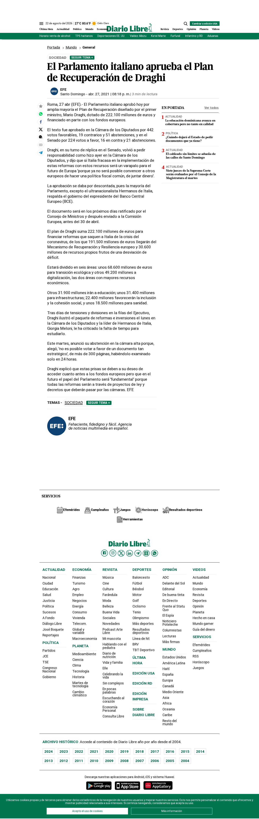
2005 (170, 761)
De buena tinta (173, 595)
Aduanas (212, 36)
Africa (167, 703)
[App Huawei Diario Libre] (158, 785)
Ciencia (77, 660)
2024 (48, 751)
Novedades (111, 624)
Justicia (48, 601)
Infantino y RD (194, 36)
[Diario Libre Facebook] (104, 553)
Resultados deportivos (141, 631)
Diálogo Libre (52, 624)
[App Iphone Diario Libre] (127, 785)
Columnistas (172, 630)
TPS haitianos (84, 36)
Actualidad (63, 29)
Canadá (168, 686)
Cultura (108, 589)
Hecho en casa (204, 618)
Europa (167, 680)
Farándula (110, 595)
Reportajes (50, 635)
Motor (137, 595)
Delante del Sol (173, 583)
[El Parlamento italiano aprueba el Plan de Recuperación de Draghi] (41, 114)
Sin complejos (113, 683)
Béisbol (138, 589)
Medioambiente (84, 654)
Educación (50, 589)
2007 (139, 761)
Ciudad (47, 583)
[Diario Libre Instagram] (112, 553)
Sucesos (49, 612)
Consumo (79, 612)
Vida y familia (113, 662)
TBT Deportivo (144, 650)
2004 (185, 761)
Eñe (105, 668)
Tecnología (80, 671)
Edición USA (144, 673)
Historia (78, 677)
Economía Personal (110, 708)
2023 (64, 751)
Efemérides (201, 645)
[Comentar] (41, 137)
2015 (185, 751)
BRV (136, 644)
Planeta (204, 29)
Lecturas (169, 636)
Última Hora (46, 29)
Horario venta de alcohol (54, 36)
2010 (94, 761)
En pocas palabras (109, 690)
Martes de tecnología (80, 684)
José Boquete (53, 629)
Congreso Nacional (49, 669)
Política (77, 29)
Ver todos (211, 108)
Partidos (48, 651)
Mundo (89, 29)
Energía (77, 606)
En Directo (170, 601)
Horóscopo (201, 662)
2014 (200, 751)
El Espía (168, 615)
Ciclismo (139, 606)
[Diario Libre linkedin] (129, 553)
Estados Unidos (174, 657)
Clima (76, 665)
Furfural (175, 36)
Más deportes (143, 624)
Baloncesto (141, 577)
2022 (79, 751)
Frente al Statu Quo (173, 608)
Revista (165, 29)
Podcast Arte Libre (113, 631)
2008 (124, 761)
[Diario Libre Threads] (146, 553)
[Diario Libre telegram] (137, 553)
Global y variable (78, 631)
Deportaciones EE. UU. (111, 36)
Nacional (49, 577)
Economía (102, 29)
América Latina (173, 663)
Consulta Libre (113, 716)
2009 (109, 761)
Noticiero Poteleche (170, 622)
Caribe (167, 715)
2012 (64, 761)
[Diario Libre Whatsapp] (154, 553)
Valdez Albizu (138, 36)
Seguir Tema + (82, 57)
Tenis (137, 612)
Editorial (168, 589)
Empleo (78, 595)
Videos (216, 29)
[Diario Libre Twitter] (121, 553)
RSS (196, 656)
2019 (124, 751)
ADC (165, 577)
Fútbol (137, 583)
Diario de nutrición (109, 655)
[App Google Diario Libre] (99, 785)
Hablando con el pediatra (114, 646)
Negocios (79, 601)
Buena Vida (111, 612)
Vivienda (78, 618)
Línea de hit (141, 639)
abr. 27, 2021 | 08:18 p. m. (109, 94)
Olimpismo (141, 618)
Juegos (198, 668)
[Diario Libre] (129, 27)
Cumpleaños (202, 651)
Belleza (108, 606)
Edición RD (142, 683)
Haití (166, 669)
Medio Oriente (173, 692)
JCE (45, 656)
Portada (53, 47)
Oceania (168, 709)
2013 (48, 761)
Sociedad (74, 403)
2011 (79, 761)
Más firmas (171, 642)
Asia (165, 698)
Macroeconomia (84, 639)
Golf (136, 601)
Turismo (78, 583)
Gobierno (49, 677)
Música (108, 577)
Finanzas (79, 577)
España (167, 674)
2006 (155, 761)
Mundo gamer (203, 624)
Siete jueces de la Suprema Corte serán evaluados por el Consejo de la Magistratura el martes (191, 174)
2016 (170, 751)
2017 (155, 751)
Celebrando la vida (113, 675)
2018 (139, 751)
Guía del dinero (204, 629)
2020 (109, 751)
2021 (94, 751)
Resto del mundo (169, 722)
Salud (46, 595)
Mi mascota (112, 639)
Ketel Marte (158, 36)
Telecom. (79, 624)
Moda (107, 601)
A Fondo (48, 618)
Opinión (191, 29)
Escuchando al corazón (113, 699)
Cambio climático (79, 693)
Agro (75, 589)
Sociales (109, 618)
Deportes (178, 29)
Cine (106, 583)
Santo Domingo (72, 94)
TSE (45, 662)
